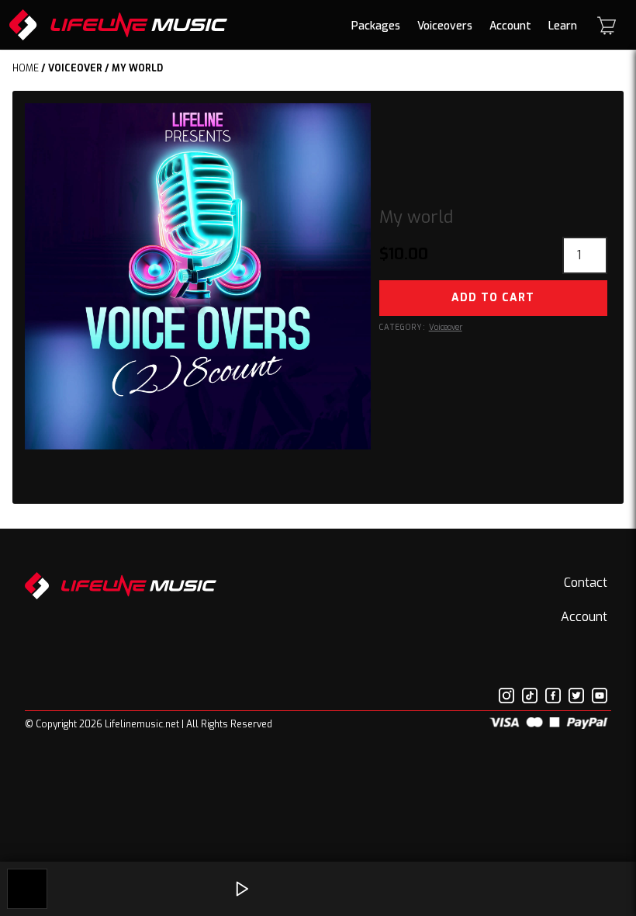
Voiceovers (444, 26)
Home (25, 68)
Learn (562, 26)
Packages (375, 26)
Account (510, 26)
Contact (585, 582)
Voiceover (75, 68)
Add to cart (492, 297)
